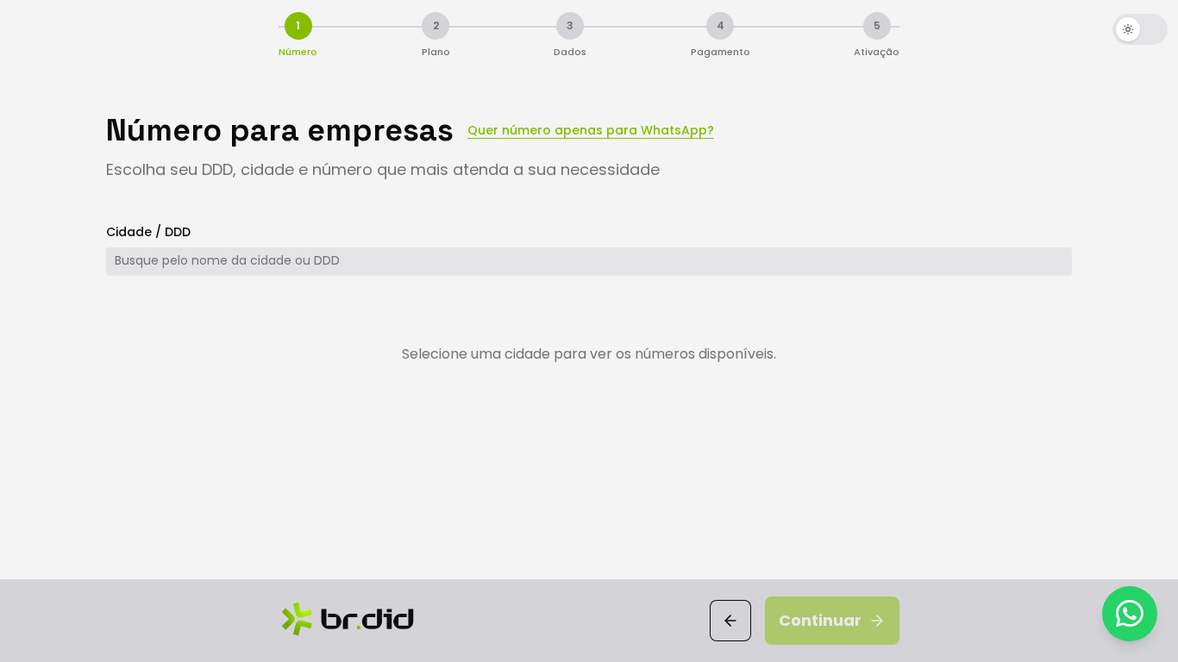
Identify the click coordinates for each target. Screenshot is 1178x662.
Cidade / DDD (148, 231)
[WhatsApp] (1129, 613)
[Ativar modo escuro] (1140, 29)
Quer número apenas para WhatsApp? (590, 130)
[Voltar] (730, 620)
